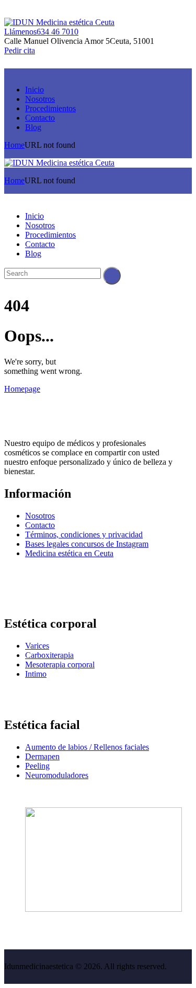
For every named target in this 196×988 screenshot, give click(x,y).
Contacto (40, 525)
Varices (37, 645)
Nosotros (40, 515)
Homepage (22, 388)
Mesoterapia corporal (60, 664)
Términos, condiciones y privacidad (84, 534)
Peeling (37, 765)
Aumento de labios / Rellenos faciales (87, 747)
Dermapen (42, 756)
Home (14, 144)
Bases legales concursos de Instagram (86, 543)
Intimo (36, 673)
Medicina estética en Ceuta (69, 553)
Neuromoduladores (56, 775)
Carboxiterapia (49, 655)
